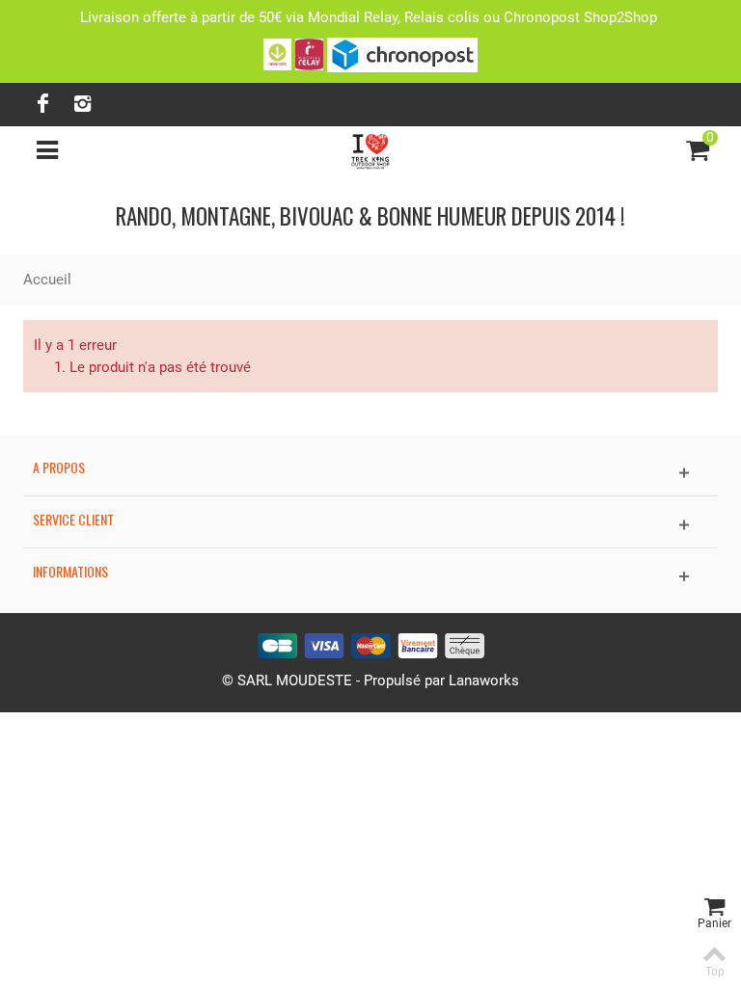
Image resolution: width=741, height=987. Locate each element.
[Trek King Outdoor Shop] (371, 149)
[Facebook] (42, 104)
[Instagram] (82, 104)
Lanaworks (484, 680)
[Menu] (47, 150)
